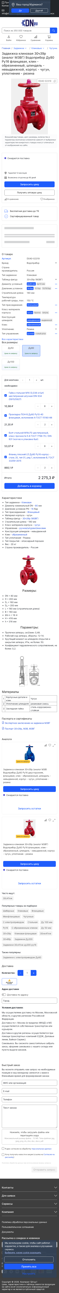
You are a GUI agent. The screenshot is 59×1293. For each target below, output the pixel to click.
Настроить (28, 1273)
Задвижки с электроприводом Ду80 (22, 957)
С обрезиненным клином (25, 928)
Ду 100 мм (46, 922)
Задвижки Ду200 (24, 939)
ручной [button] (30, 333)
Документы (8, 1232)
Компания (8, 1211)
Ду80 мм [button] (31, 284)
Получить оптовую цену (29, 192)
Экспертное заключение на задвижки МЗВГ (27, 723)
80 (36, 505)
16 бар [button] (30, 288)
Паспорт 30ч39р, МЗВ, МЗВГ (20, 728)
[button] (42, 263)
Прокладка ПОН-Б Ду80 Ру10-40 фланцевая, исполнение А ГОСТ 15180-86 (30, 416)
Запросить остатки (29, 808)
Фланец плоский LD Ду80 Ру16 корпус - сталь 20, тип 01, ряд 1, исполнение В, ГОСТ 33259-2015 (31, 457)
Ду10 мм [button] (41, 284)
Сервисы (7, 1203)
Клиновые (36, 48)
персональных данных (41, 1149)
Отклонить (28, 1259)
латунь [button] (45, 312)
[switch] (4, 994)
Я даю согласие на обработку (28, 1149)
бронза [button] (37, 312)
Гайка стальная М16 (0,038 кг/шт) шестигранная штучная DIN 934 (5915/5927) (26, 395)
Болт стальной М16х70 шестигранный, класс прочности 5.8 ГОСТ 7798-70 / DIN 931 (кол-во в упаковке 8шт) (30, 435)
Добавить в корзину (30, 485)
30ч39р (7, 933)
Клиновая (26, 502)
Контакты (6, 5)
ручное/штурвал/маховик (32, 528)
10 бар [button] (38, 288)
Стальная (33, 922)
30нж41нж (45, 933)
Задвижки (18, 48)
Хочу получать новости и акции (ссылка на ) (30, 1155)
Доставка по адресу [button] (17, 994)
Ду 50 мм (46, 928)
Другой (39, 10)
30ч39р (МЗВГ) (30, 518)
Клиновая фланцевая (25, 933)
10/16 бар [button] (46, 288)
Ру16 (5, 928)
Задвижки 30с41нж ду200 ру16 (19, 944)
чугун (37, 525)
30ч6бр (7, 939)
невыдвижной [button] (33, 320)
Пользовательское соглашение (18, 1227)
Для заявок (8, 1195)
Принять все (28, 1266)
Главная (6, 48)
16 (32, 508)
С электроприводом (13, 922)
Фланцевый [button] (32, 305)
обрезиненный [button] (33, 324)
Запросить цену (29, 184)
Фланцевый (33, 512)
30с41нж (7, 898)
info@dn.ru (7, 13)
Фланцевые (38, 911)
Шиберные (8, 911)
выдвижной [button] (47, 320)
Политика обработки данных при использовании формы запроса (26, 1163)
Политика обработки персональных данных (24, 1222)
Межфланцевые (11, 916)
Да (20, 10)
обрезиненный (19, 534)
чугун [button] (30, 312)
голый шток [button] (41, 333)
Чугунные (28, 916)
